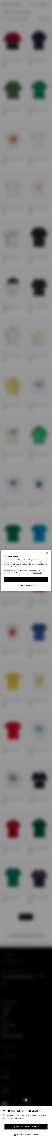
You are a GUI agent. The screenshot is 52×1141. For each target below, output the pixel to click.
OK (26, 579)
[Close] (26, 1100)
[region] (26, 570)
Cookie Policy (38, 573)
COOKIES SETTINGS (26, 585)
